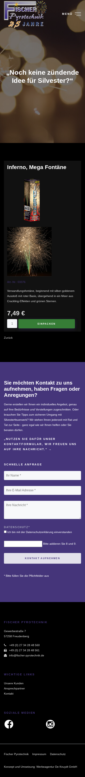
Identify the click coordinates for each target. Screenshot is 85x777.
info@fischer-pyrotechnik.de (26, 655)
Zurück (8, 337)
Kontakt (8, 693)
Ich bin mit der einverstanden (39, 532)
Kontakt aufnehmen (42, 558)
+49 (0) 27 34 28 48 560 (24, 645)
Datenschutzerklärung (39, 532)
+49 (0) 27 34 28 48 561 (24, 650)
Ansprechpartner (14, 688)
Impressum (39, 754)
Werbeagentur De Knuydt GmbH (56, 766)
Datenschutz (58, 754)
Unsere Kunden (14, 683)
